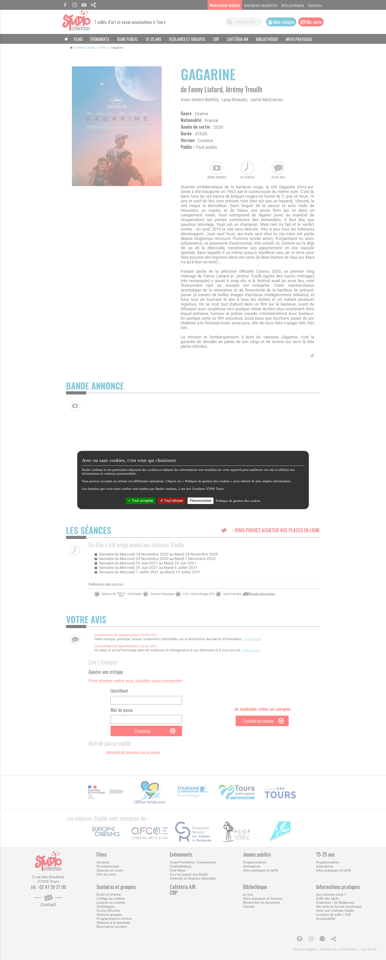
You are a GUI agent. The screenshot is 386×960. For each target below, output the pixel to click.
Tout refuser (173, 501)
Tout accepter (142, 501)
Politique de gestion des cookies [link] (238, 501)
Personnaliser (200, 501)
